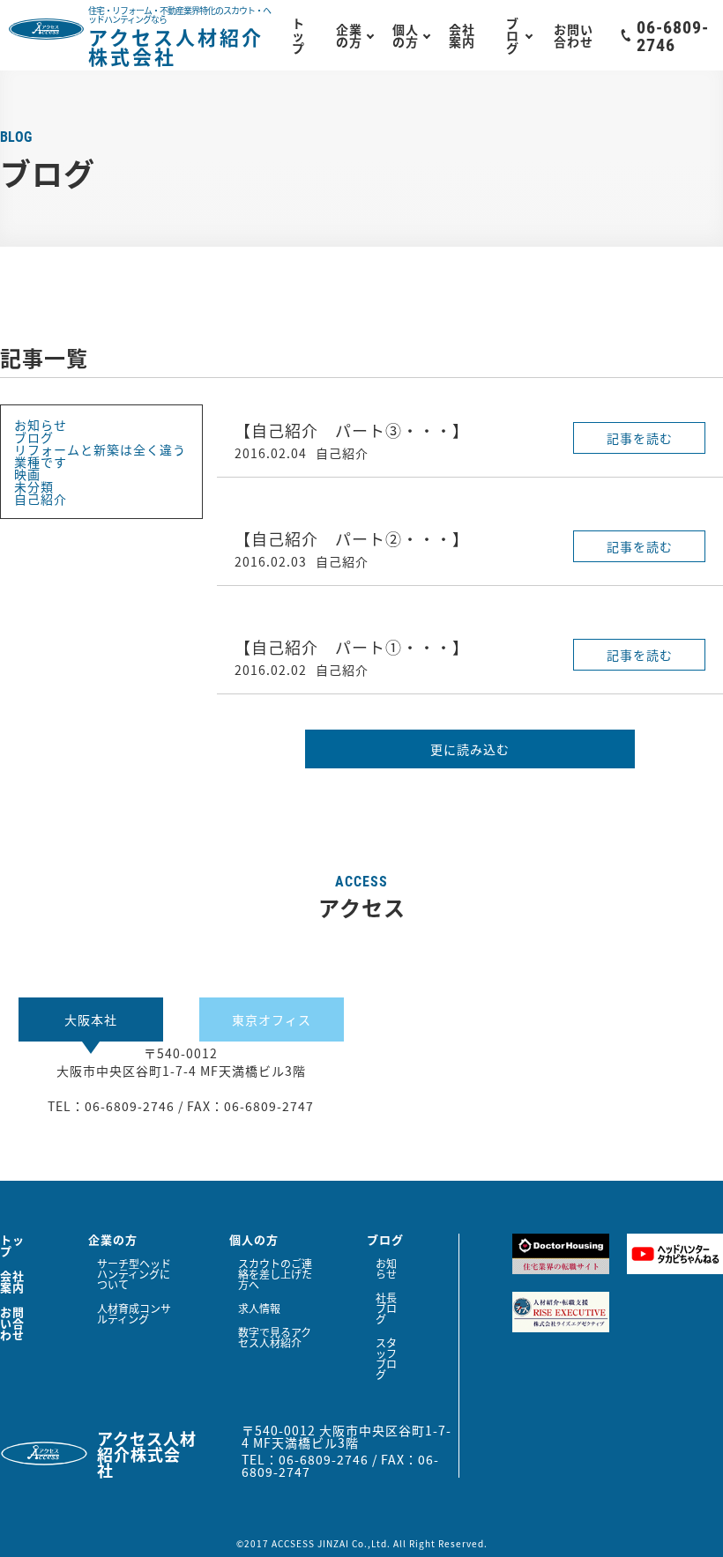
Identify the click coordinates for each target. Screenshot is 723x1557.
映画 (27, 474)
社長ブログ (386, 1308)
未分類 (34, 486)
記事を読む (640, 438)
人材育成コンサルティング (134, 1313)
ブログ (512, 35)
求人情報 (259, 1308)
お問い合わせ (573, 35)
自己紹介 (40, 499)
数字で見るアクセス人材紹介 (274, 1337)
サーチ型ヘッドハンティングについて (134, 1274)
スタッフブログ (386, 1359)
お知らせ (40, 425)
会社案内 (462, 35)
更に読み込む (470, 749)
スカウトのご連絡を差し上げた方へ (275, 1274)
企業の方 (349, 35)
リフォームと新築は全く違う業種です (100, 456)
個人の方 (405, 35)
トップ (298, 35)
